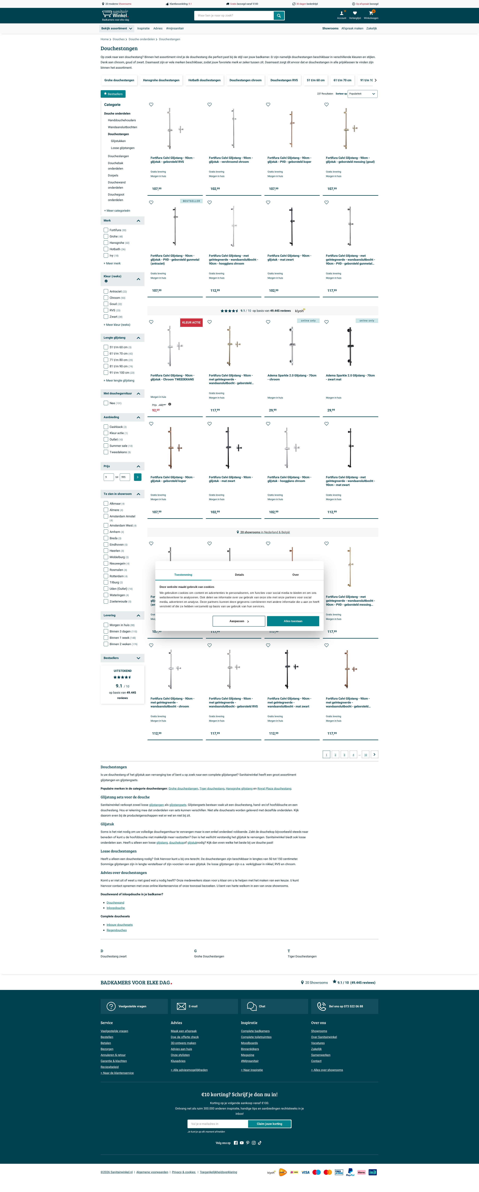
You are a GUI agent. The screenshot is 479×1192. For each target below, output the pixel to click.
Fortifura (118, 230)
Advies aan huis (181, 1049)
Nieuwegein (119, 563)
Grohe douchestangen (183, 788)
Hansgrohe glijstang (239, 788)
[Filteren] (137, 477)
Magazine (247, 1055)
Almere (116, 510)
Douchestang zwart (113, 956)
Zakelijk (371, 28)
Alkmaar (117, 503)
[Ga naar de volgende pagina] (374, 754)
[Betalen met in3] (373, 1172)
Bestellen (107, 1037)
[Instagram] (253, 1143)
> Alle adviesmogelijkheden (189, 1070)
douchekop (176, 842)
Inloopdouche (116, 908)
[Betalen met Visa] (305, 1172)
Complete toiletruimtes (256, 1037)
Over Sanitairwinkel (324, 1037)
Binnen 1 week (123, 638)
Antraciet (118, 291)
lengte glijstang (119, 380)
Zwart (116, 317)
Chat (262, 1006)
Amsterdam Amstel (122, 518)
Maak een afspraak (184, 1031)
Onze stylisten (180, 1055)
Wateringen (119, 595)
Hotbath (118, 249)
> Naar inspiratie (252, 1070)
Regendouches (117, 930)
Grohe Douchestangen (209, 956)
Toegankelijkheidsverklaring (218, 1172)
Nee (116, 403)
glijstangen (156, 805)
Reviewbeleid (110, 1067)
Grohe (116, 236)
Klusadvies (178, 1061)
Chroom (117, 298)
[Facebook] (236, 1143)
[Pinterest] (247, 1143)
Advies (157, 28)
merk (112, 263)
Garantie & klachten (114, 1061)
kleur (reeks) (117, 325)
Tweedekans (120, 452)
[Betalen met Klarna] (361, 1172)
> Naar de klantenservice (117, 1073)
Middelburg (119, 557)
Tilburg (116, 582)
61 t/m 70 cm (121, 353)
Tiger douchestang (212, 788)
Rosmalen (118, 570)
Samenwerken (320, 1055)
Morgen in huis (122, 625)
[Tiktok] (259, 1143)
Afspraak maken (352, 28)
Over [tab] (295, 574)
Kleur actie (119, 433)
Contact (316, 1061)
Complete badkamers (255, 1031)
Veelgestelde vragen (132, 1006)
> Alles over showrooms (327, 1070)
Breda (115, 538)
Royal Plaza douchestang (274, 788)
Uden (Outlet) (121, 589)
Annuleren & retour (113, 1055)
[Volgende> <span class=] (375, 80)
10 (365, 755)
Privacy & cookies (184, 1172)
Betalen (106, 1043)
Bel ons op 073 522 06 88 (346, 1006)
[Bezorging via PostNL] (283, 1172)
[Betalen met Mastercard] (328, 1172)
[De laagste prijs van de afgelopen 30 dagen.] (170, 404)
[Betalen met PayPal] (350, 1172)
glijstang (162, 842)
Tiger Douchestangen (302, 956)
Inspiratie (143, 28)
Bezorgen (107, 1049)
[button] (151, 104)
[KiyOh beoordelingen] (272, 1172)
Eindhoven (119, 544)
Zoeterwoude (120, 601)
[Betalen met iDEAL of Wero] (294, 1172)
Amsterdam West (123, 525)
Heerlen (117, 551)
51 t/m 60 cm (121, 347)
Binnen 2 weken (124, 644)
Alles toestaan (293, 621)
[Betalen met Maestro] (316, 1172)
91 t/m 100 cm (122, 372)
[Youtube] (242, 1143)
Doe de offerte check (185, 1037)
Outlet (116, 439)
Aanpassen (237, 621)
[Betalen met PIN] (339, 1172)
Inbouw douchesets (120, 925)
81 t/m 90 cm (121, 366)
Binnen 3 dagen (123, 631)
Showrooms (330, 28)
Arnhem (117, 532)
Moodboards (249, 1043)
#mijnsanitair (175, 28)
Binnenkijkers (250, 1049)
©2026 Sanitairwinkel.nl (117, 1172)
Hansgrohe (119, 243)
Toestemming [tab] (183, 574)
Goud (116, 304)
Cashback (118, 427)
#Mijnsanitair (250, 1061)
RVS (115, 310)
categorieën (117, 210)
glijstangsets (177, 805)
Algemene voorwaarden (152, 1172)
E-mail (193, 1006)
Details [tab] (239, 574)
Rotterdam (119, 576)
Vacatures (318, 1043)
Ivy (114, 255)
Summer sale (121, 446)
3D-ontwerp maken (183, 1043)
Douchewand (115, 903)
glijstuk (192, 842)
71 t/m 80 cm (121, 360)
